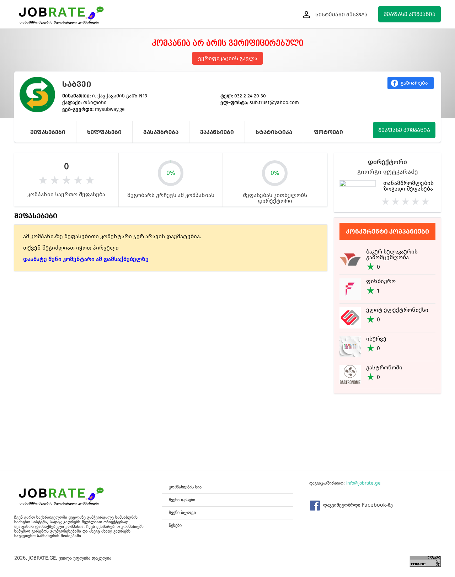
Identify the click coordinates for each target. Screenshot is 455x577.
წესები (175, 525)
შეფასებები (47, 132)
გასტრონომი (384, 367)
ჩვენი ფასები (182, 499)
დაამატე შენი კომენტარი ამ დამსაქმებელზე (86, 259)
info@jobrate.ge (363, 483)
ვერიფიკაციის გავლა (227, 58)
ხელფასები (104, 132)
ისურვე (376, 338)
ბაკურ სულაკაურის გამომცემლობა (392, 254)
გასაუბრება (160, 132)
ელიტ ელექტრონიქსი (397, 309)
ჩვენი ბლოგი (182, 512)
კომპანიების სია (185, 487)
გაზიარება (414, 83)
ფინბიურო (381, 281)
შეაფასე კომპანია (409, 14)
